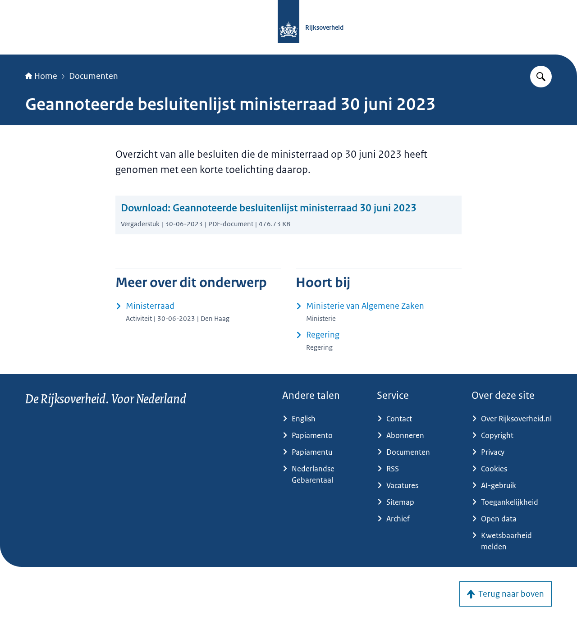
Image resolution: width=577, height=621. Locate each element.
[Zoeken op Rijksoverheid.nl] (541, 76)
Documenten (93, 76)
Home (45, 76)
